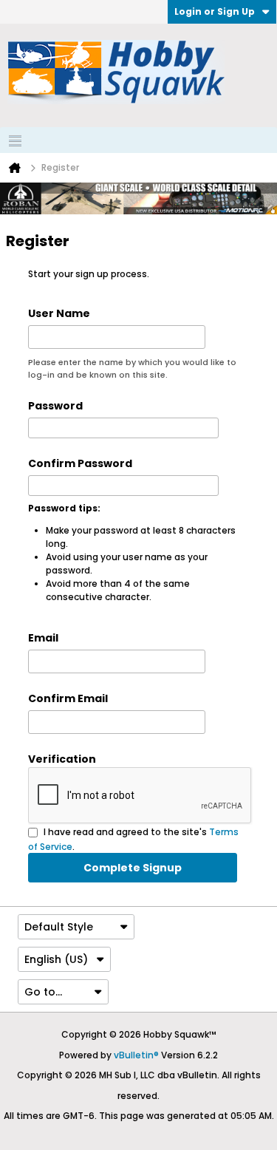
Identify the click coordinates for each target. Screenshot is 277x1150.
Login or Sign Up (214, 11)
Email (43, 637)
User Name (59, 313)
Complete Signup (132, 867)
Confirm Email (68, 698)
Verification (62, 759)
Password (55, 405)
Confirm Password (80, 463)
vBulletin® (136, 1055)
